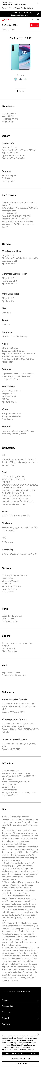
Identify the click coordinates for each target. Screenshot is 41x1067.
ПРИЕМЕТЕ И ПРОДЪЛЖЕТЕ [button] (20, 1058)
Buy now (34, 25)
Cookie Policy (22, 1038)
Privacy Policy (28, 1050)
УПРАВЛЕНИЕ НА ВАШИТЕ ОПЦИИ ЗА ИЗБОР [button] (21, 1054)
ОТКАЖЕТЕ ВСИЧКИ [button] (20, 1063)
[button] (38, 1034)
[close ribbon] (38, 14)
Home (4, 991)
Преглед (5, 30)
